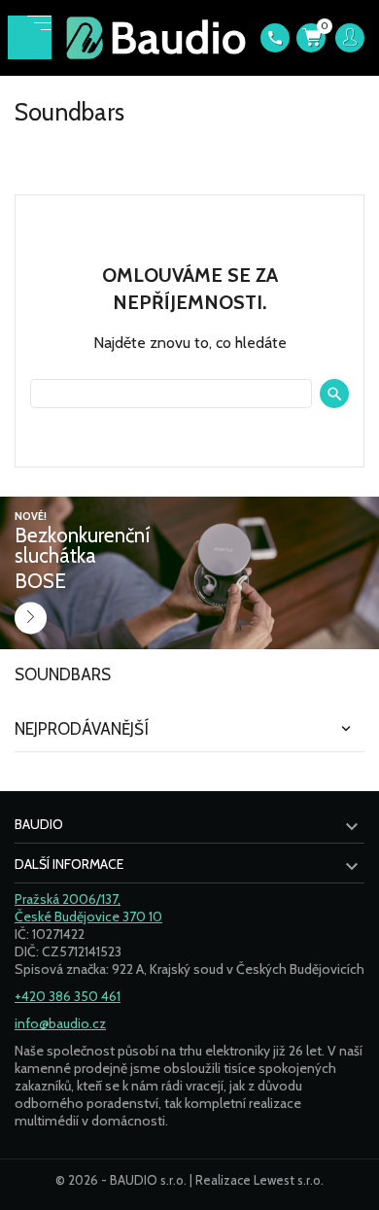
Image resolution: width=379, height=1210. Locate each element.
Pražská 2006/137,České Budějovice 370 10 (88, 907)
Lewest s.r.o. (289, 1180)
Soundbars (63, 674)
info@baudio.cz (60, 1023)
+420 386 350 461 (68, 996)
